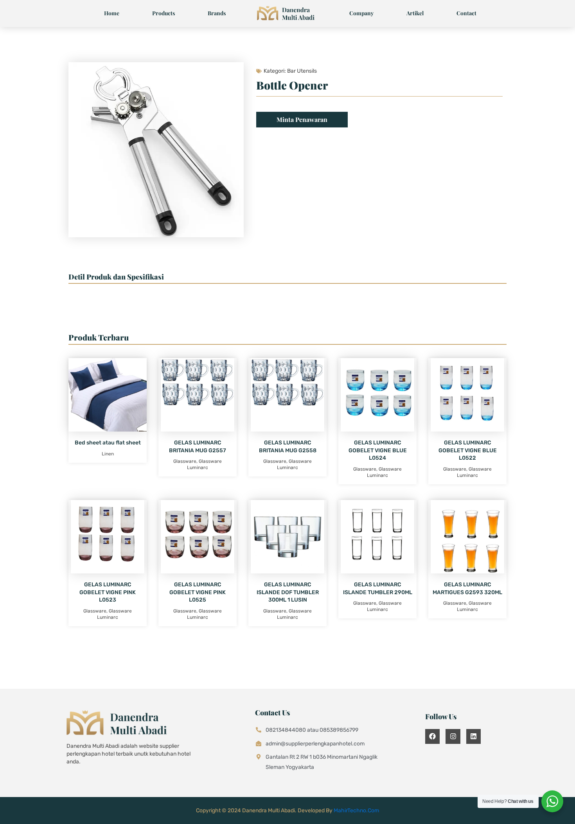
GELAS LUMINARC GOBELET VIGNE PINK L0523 (107, 592)
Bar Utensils (302, 71)
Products (163, 13)
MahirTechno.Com (356, 810)
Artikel (415, 13)
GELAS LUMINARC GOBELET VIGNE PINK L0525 (197, 592)
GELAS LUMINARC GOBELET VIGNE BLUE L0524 (378, 450)
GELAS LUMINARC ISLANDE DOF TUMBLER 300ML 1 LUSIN (288, 592)
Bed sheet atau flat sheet (108, 442)
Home (111, 13)
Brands (217, 13)
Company (361, 13)
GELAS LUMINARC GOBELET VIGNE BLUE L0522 (467, 450)
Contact (466, 13)
